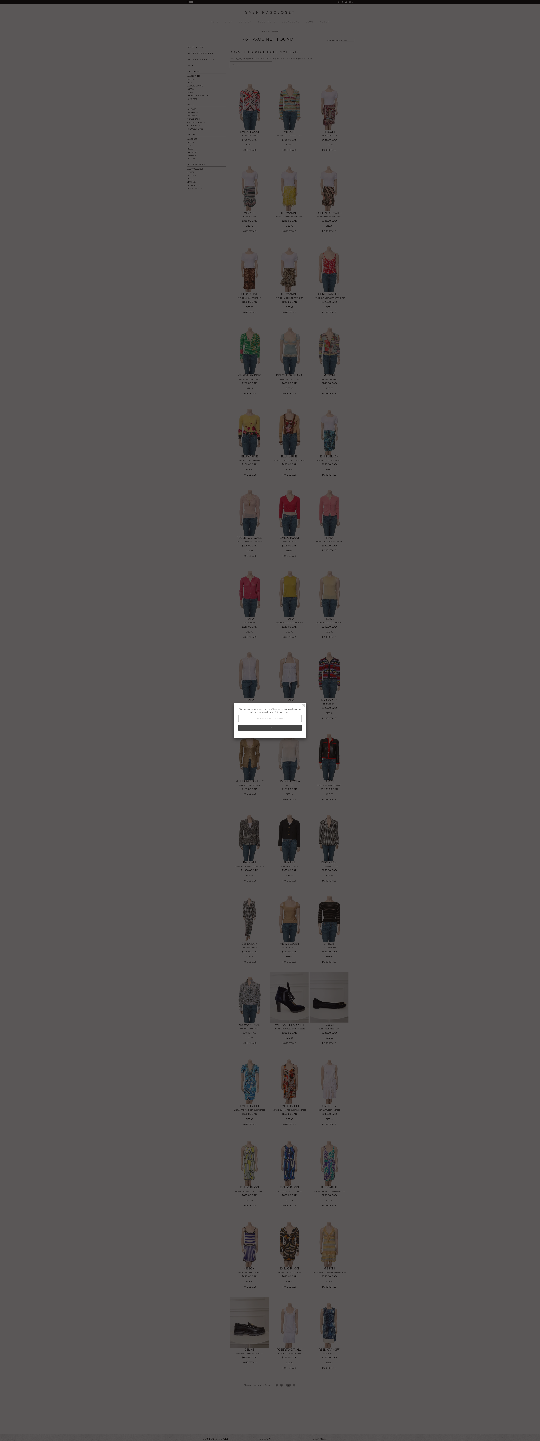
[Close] (304, 705)
